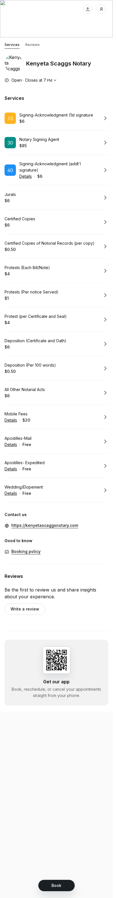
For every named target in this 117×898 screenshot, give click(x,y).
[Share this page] (87, 9)
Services (12, 45)
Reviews (32, 45)
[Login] (101, 9)
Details (25, 176)
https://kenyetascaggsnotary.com (44, 525)
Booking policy (26, 551)
